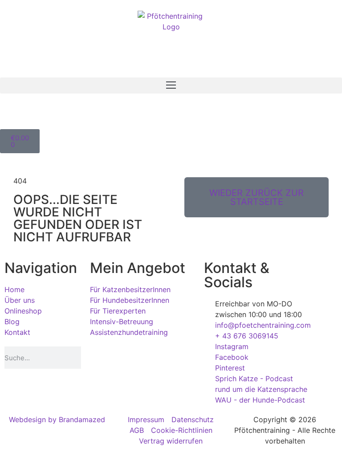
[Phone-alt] (11, 115)
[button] (171, 85)
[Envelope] (35, 115)
